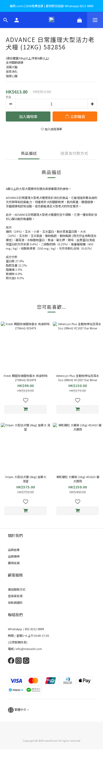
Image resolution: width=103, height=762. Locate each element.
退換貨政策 (15, 596)
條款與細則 (15, 602)
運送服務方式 (16, 589)
